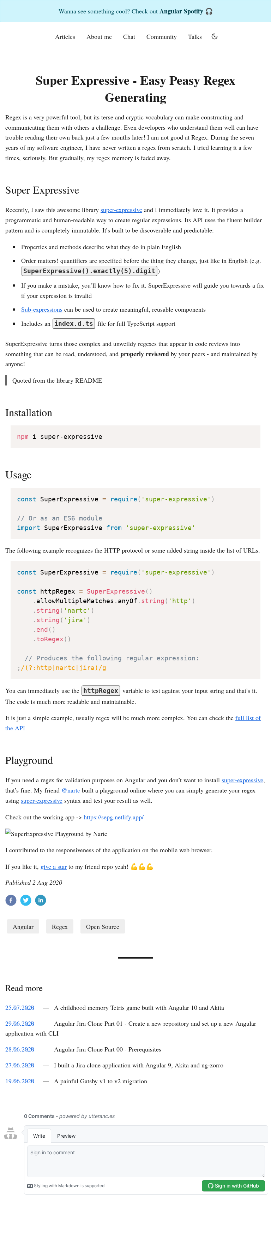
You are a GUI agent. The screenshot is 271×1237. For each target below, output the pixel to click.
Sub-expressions (41, 309)
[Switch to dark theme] (214, 36)
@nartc (70, 790)
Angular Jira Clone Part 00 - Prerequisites (107, 1049)
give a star (54, 866)
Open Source (102, 926)
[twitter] (25, 902)
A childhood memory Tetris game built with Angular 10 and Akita (139, 1007)
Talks (195, 36)
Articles (65, 36)
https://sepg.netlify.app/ (114, 817)
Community (161, 36)
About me (99, 36)
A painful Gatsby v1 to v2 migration (100, 1081)
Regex (60, 926)
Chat (129, 36)
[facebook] (11, 902)
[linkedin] (40, 902)
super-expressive (121, 209)
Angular (23, 926)
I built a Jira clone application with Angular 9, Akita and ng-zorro (138, 1065)
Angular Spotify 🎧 (186, 11)
